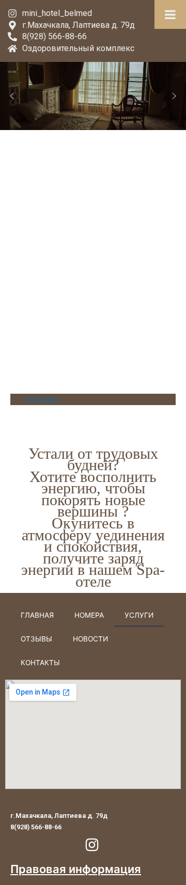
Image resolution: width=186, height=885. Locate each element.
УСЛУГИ (139, 615)
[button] (12, 96)
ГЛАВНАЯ (37, 615)
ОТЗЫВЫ (36, 639)
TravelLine (40, 399)
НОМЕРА (89, 615)
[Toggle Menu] (170, 14)
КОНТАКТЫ (40, 662)
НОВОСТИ (90, 639)
